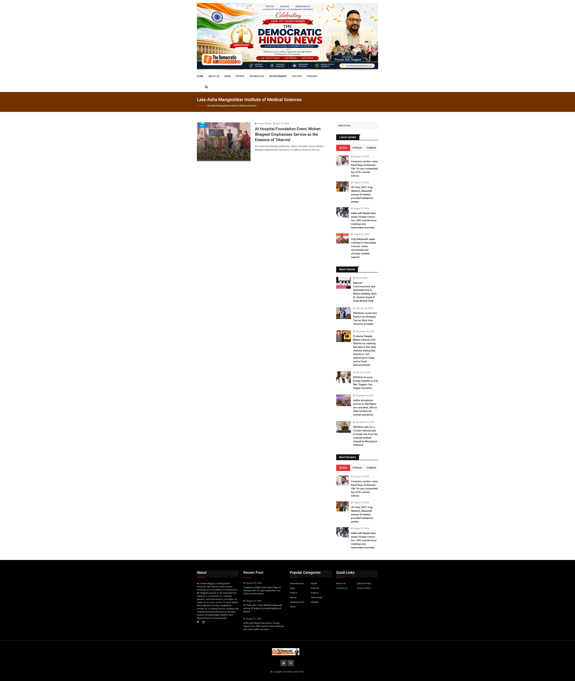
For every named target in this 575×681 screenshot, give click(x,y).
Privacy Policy (363, 588)
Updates (315, 602)
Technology (256, 76)
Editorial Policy (364, 583)
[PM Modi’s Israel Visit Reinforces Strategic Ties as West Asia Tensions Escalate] (343, 313)
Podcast (312, 76)
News (227, 76)
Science (315, 592)
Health (314, 583)
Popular (357, 148)
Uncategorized (297, 602)
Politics (297, 76)
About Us (213, 76)
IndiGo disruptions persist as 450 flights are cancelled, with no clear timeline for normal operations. (365, 407)
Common (371, 148)
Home (200, 76)
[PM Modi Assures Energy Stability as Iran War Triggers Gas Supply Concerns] (343, 377)
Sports (240, 76)
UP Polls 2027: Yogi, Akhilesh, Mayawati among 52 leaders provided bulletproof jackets (362, 194)
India (292, 588)
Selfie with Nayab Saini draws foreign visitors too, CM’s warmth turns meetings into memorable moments (364, 220)
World (293, 606)
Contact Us (341, 588)
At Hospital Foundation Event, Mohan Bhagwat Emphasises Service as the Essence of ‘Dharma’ (288, 134)
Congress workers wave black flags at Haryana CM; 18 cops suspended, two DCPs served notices (364, 168)
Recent (343, 148)
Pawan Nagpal (264, 123)
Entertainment (278, 76)
